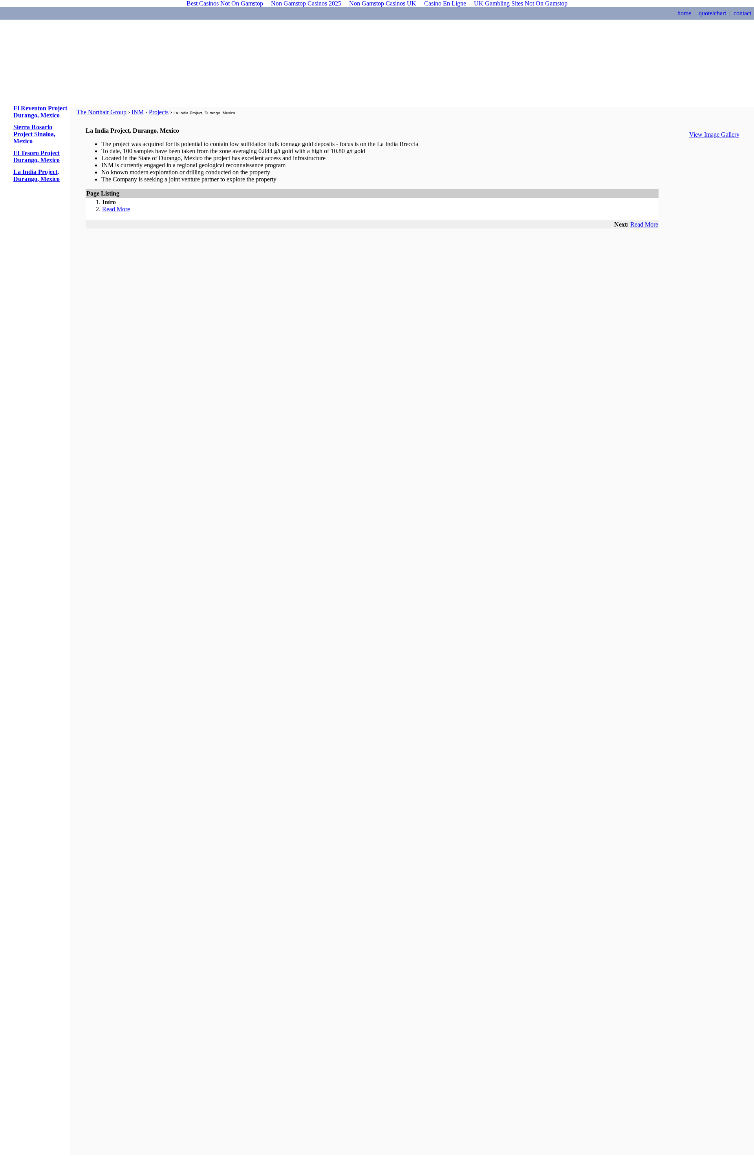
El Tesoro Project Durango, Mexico (36, 156)
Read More (116, 209)
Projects (158, 112)
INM (138, 112)
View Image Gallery (714, 134)
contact (742, 13)
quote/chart (712, 13)
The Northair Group (101, 112)
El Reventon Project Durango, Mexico (40, 112)
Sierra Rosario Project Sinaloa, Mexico (34, 134)
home (684, 13)
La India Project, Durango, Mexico (36, 175)
